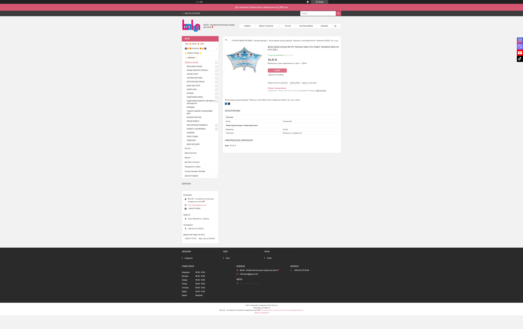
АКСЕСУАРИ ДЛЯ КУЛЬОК (195, 82)
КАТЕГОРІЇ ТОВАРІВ (191, 176)
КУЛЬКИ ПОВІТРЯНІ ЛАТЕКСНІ (197, 70)
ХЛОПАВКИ (190, 107)
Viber (228, 258)
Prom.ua (274, 305)
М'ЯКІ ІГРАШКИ (192, 137)
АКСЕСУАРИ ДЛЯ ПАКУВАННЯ (197, 125)
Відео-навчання (191, 153)
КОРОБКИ (190, 93)
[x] (229, 104)
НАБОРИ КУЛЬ (192, 89)
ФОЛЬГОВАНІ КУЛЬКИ (242, 40)
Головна (247, 26)
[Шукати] (338, 13)
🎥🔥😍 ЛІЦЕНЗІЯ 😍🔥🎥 (195, 48)
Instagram (189, 258)
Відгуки (187, 158)
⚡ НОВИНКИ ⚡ (191, 58)
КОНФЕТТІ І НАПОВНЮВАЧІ (196, 129)
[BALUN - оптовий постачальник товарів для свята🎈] (191, 26)
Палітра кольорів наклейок (195, 171)
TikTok (269, 258)
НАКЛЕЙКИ (190, 133)
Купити (277, 71)
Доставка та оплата (192, 162)
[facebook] (226, 104)
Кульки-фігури (260, 40)
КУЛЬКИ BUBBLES (193, 121)
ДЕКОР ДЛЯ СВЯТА (193, 86)
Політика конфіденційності (293, 310)
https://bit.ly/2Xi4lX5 (207, 239)
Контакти (324, 26)
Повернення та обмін (192, 167)
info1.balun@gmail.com (197, 205)
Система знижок (306, 26)
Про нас (288, 26)
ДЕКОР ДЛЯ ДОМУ (193, 144)
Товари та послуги (266, 26)
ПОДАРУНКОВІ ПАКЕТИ (195, 97)
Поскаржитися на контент (271, 310)
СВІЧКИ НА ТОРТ (192, 74)
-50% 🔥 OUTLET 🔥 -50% (194, 44)
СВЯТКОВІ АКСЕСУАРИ (194, 78)
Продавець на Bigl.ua (261, 308)
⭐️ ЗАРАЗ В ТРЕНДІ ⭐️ (193, 53)
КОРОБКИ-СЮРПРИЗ (194, 117)
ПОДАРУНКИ (191, 140)
